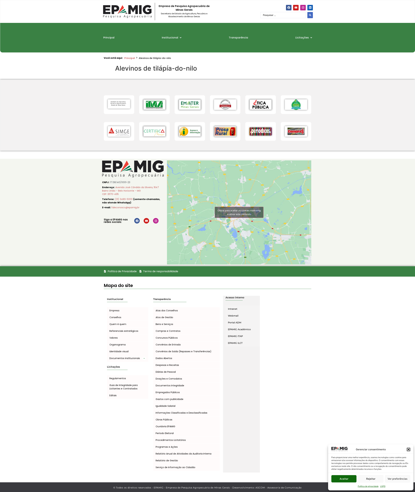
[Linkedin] (310, 7)
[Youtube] (296, 7)
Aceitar (344, 478)
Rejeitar (370, 478)
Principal (129, 58)
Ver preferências (397, 478)
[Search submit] (310, 15)
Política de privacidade (368, 486)
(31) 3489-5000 (124, 199)
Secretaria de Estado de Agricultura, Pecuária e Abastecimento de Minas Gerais (184, 15)
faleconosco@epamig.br (125, 207)
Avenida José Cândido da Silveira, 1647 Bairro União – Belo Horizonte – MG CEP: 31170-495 (130, 191)
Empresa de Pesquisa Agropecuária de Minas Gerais (184, 8)
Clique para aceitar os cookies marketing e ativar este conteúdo (239, 212)
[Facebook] (288, 7)
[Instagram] (303, 7)
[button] (408, 449)
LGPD (382, 486)
